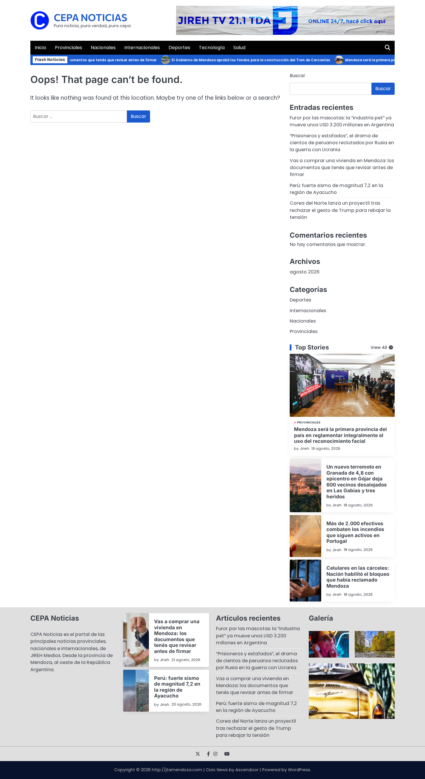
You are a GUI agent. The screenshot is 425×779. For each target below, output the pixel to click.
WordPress (299, 770)
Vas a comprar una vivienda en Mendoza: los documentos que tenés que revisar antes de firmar (342, 167)
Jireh (304, 448)
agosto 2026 (304, 272)
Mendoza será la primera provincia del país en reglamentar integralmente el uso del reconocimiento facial (340, 435)
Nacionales (103, 47)
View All (379, 347)
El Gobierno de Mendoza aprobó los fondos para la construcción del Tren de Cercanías (241, 60)
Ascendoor (246, 770)
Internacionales (142, 47)
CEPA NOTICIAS (90, 17)
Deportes (179, 47)
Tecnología (212, 47)
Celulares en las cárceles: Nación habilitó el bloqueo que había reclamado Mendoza (357, 577)
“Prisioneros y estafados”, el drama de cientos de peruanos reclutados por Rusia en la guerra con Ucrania (342, 142)
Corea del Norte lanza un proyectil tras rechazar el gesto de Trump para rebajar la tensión (340, 210)
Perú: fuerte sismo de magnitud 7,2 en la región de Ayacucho (336, 189)
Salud (239, 47)
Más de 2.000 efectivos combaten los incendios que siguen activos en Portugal (355, 532)
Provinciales (68, 47)
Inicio (40, 47)
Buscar (297, 75)
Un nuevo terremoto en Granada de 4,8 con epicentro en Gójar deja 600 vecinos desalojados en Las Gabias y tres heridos (356, 481)
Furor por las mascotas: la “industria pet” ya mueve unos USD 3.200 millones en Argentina (342, 121)
